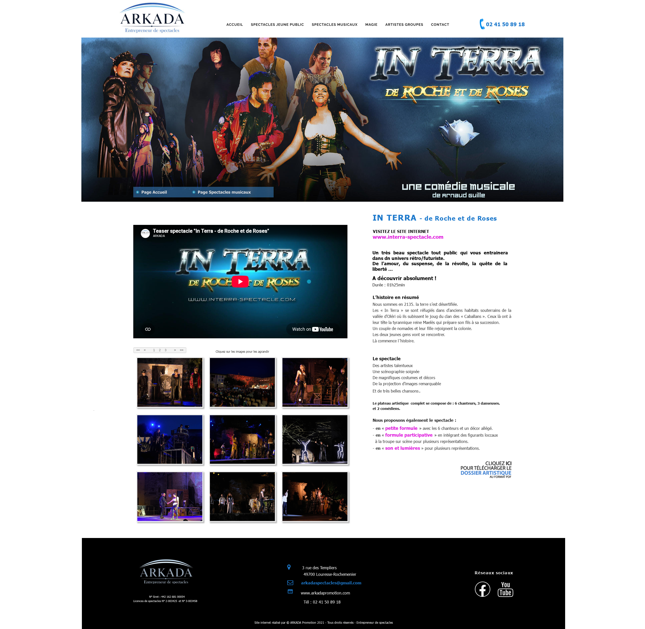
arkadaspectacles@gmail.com (331, 582)
